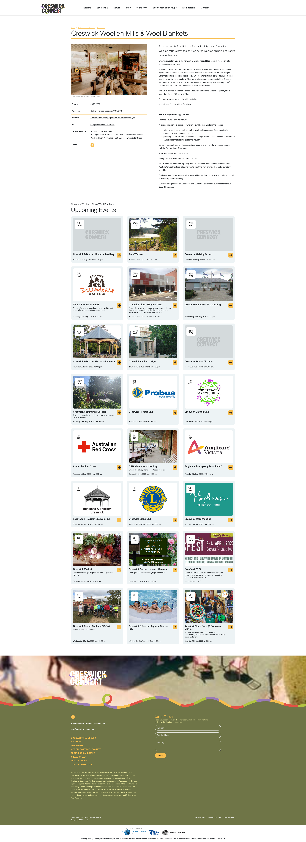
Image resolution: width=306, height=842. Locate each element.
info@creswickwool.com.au (102, 124)
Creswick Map (78, 757)
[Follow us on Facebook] (92, 145)
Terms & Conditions (81, 764)
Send (160, 755)
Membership (77, 745)
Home (73, 28)
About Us (76, 741)
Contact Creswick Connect (86, 749)
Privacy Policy (79, 761)
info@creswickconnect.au (82, 729)
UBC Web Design (83, 820)
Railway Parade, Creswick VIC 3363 (106, 111)
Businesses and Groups (86, 28)
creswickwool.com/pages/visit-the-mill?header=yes (112, 118)
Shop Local (101, 28)
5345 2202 (95, 104)
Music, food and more (83, 753)
